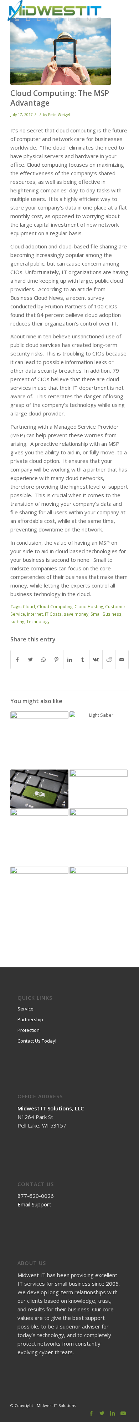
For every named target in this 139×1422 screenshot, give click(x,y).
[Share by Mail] (121, 659)
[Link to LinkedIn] (112, 1413)
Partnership (30, 1019)
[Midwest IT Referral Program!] (39, 723)
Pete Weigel (59, 114)
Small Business (106, 614)
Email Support (34, 1204)
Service (25, 1008)
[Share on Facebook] (17, 659)
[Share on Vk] (95, 659)
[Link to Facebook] (91, 1413)
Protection (28, 1030)
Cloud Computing (54, 606)
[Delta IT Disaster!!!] (99, 896)
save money (76, 614)
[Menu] (120, 14)
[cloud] (60, 51)
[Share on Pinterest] (56, 659)
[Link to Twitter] (102, 1413)
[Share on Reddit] (109, 659)
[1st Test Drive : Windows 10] (99, 785)
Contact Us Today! (36, 1041)
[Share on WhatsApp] (43, 659)
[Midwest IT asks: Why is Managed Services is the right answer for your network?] (39, 836)
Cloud (29, 606)
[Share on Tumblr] (82, 659)
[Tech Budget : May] (39, 789)
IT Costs (53, 614)
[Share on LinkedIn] (69, 659)
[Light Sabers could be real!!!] (99, 740)
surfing (17, 621)
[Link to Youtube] (123, 1413)
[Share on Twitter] (30, 659)
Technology (38, 621)
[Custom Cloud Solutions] (99, 837)
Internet (35, 614)
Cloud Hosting (88, 606)
